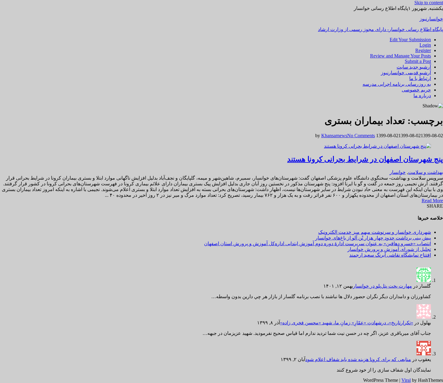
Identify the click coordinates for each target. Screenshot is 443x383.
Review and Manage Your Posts (400, 55)
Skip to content (428, 2)
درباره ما (422, 95)
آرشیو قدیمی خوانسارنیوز (406, 72)
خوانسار (398, 172)
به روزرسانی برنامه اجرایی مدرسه (397, 84)
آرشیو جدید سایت (414, 66)
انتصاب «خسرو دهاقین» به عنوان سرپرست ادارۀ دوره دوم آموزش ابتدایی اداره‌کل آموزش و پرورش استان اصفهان (317, 243)
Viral (406, 380)
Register (423, 50)
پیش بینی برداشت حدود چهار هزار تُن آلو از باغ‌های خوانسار (373, 237)
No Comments (361, 135)
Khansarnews (334, 135)
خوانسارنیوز (431, 18)
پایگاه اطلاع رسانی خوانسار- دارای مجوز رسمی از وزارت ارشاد (380, 29)
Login (425, 45)
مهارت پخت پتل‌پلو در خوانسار (382, 286)
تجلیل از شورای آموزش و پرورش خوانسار (389, 249)
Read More (432, 200)
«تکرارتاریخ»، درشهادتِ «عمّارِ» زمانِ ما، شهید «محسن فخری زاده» (346, 322)
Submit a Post (418, 61)
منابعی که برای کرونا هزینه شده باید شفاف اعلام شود (358, 359)
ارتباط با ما (420, 78)
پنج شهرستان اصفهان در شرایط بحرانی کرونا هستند (365, 159)
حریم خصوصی (416, 89)
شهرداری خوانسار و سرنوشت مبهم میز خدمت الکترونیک (374, 232)
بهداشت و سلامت (425, 172)
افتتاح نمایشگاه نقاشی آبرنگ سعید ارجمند (390, 255)
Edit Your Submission (410, 39)
